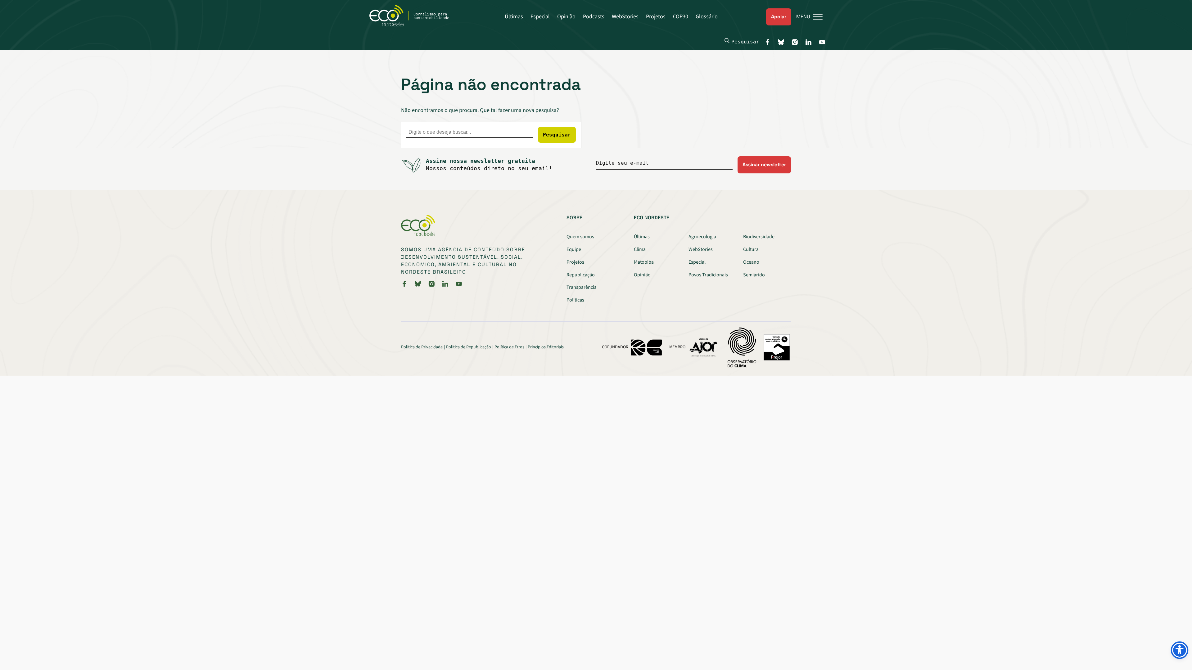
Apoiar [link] (778, 16)
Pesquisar (745, 42)
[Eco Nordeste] (412, 24)
